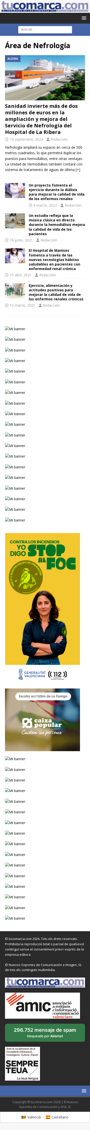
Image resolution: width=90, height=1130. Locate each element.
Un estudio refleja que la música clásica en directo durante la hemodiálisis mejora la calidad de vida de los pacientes (57, 224)
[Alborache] (15, 290)
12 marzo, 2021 (22, 305)
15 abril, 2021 (21, 275)
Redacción (59, 139)
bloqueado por (45, 1034)
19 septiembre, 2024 (26, 139)
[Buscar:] (45, 29)
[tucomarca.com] (45, 10)
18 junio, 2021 (21, 240)
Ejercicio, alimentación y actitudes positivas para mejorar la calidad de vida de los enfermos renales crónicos (56, 292)
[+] (78, 169)
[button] (83, 18)
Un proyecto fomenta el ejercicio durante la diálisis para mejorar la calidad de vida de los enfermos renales (56, 192)
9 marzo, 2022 (45, 205)
